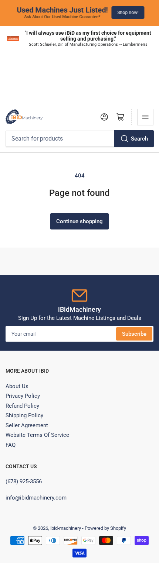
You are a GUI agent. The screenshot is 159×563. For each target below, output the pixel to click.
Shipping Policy (24, 415)
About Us (17, 386)
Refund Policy (22, 406)
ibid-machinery (65, 528)
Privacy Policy (23, 396)
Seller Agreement (27, 425)
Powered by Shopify (105, 528)
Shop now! (127, 12)
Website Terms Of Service (37, 435)
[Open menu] (145, 117)
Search (139, 138)
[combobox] (79, 139)
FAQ (11, 445)
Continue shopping (79, 221)
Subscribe (134, 334)
